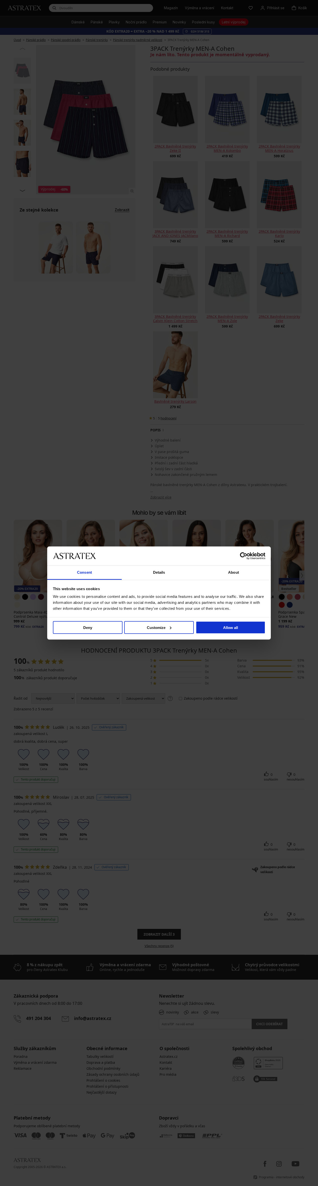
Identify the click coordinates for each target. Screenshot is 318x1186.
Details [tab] (159, 572)
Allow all (230, 627)
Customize (156, 627)
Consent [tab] (84, 572)
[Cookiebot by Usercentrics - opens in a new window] (243, 556)
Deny (87, 627)
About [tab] (233, 572)
